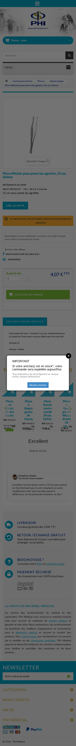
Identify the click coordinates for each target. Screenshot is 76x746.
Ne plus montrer (38, 385)
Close (68, 356)
